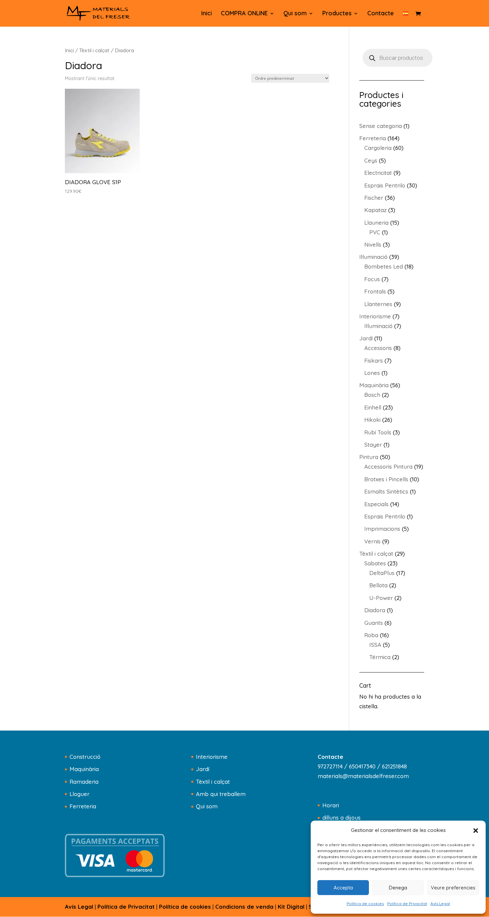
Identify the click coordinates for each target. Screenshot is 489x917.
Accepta (343, 887)
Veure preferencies (453, 887)
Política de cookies (365, 903)
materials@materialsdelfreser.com (363, 775)
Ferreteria (83, 806)
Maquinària (84, 768)
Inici (206, 14)
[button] (475, 830)
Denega (398, 887)
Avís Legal (440, 903)
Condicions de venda (244, 906)
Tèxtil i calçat (94, 50)
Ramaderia (84, 781)
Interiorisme (212, 756)
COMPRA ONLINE (244, 14)
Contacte (380, 14)
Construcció (85, 756)
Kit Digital (291, 906)
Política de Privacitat (407, 903)
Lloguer (79, 793)
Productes (337, 14)
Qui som (295, 14)
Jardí (202, 768)
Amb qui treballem (220, 793)
